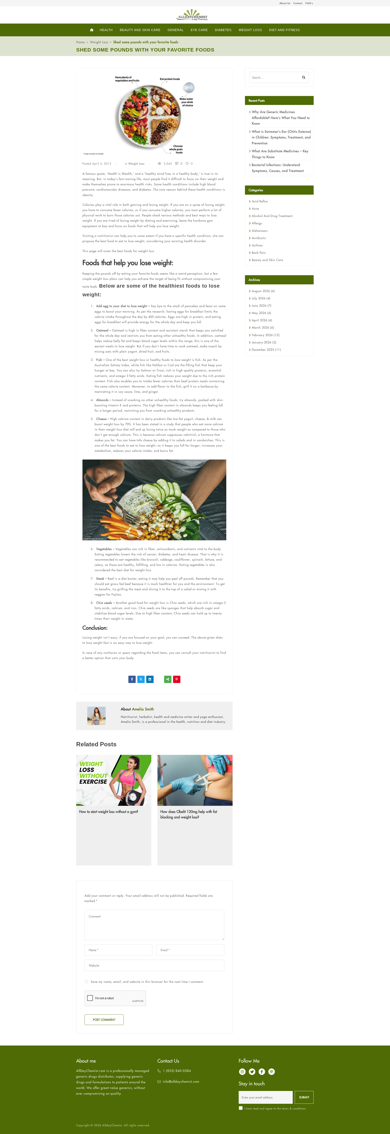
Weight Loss (99, 42)
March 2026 (263, 327)
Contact (297, 3)
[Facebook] (132, 679)
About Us (285, 3)
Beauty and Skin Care (267, 260)
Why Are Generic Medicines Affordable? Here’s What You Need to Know (281, 117)
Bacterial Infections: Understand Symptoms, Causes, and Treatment (278, 168)
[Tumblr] (158, 679)
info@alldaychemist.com (181, 1081)
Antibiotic (259, 238)
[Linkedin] (150, 679)
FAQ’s (309, 3)
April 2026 (262, 320)
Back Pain (259, 253)
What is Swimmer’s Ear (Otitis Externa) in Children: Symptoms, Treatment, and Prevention (281, 137)
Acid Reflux (260, 201)
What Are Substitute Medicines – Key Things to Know (280, 154)
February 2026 (266, 335)
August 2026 (263, 291)
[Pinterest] (176, 679)
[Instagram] (242, 1071)
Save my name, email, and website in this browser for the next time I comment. (147, 982)
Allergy (257, 223)
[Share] (167, 679)
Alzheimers (260, 231)
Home (80, 42)
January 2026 (264, 342)
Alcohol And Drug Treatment (272, 216)
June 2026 (261, 306)
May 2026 (261, 313)
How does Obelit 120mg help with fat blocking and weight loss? (188, 814)
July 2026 (261, 298)
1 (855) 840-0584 (177, 1071)
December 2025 (266, 350)
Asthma (257, 245)
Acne (255, 208)
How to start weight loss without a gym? (108, 811)
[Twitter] (141, 679)
